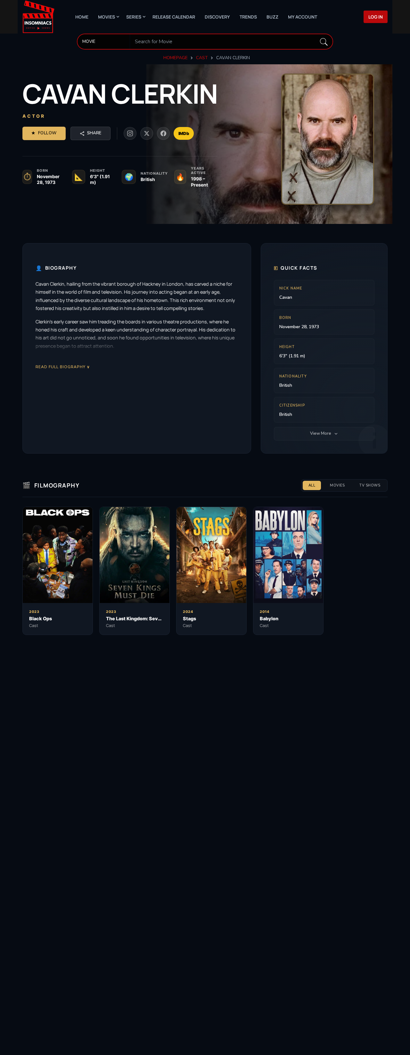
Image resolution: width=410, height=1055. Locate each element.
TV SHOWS (369, 485)
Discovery (217, 17)
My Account (302, 17)
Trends (248, 17)
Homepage (175, 58)
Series (133, 17)
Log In (375, 17)
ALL (312, 485)
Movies (106, 17)
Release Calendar (173, 17)
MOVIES (337, 485)
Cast (202, 58)
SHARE (94, 133)
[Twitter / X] (146, 133)
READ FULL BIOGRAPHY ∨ (63, 366)
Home (81, 17)
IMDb (183, 133)
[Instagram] (130, 133)
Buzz (272, 17)
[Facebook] (163, 133)
